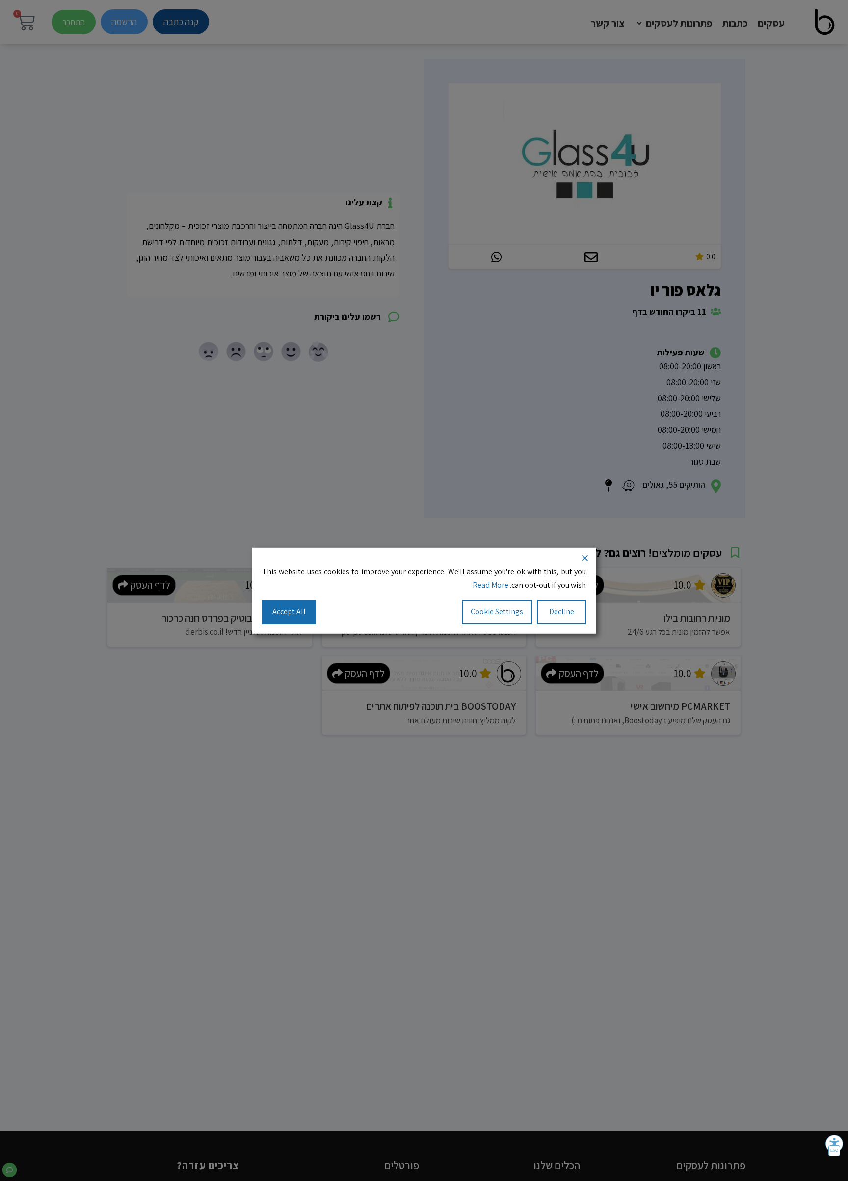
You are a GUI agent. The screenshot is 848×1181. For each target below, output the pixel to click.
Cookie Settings (497, 611)
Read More (490, 585)
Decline (561, 611)
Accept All (289, 611)
